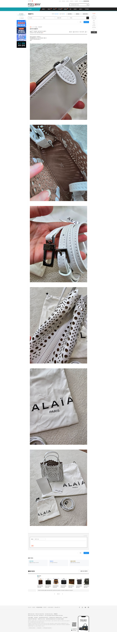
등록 (32, 545)
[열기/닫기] (58, 18)
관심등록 (82, 31)
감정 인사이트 (85, 13)
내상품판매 (76, 1)
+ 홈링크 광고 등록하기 (84, 571)
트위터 (62, 31)
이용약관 (33, 607)
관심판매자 (93, 25)
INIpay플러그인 (57, 607)
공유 (71, 31)
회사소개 (29, 607)
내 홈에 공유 (77, 31)
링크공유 (59, 31)
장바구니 (81, 1)
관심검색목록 (94, 27)
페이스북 (64, 31)
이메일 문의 (55, 613)
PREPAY (44, 607)
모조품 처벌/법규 (50, 607)
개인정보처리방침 (39, 607)
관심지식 (94, 22)
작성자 (32, 539)
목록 (80, 22)
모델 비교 (77, 13)
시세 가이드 (70, 13)
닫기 (66, 31)
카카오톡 (61, 31)
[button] (62, 594)
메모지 (94, 20)
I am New (30, 0)
